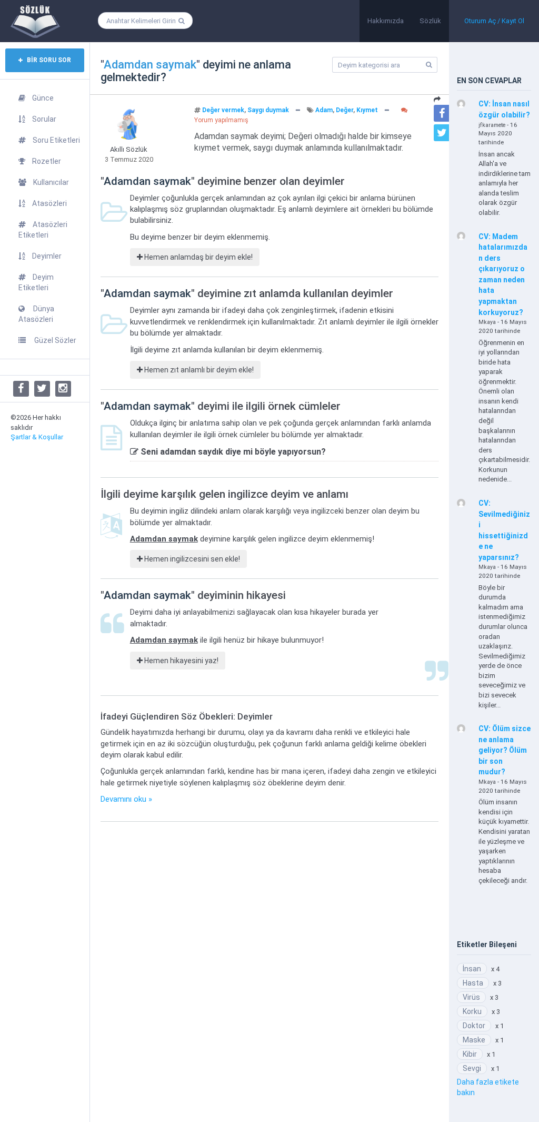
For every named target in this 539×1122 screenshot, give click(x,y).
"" (150, 64)
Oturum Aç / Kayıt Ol (494, 21)
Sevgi (472, 1068)
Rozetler (46, 161)
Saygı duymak (268, 110)
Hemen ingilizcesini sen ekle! (191, 559)
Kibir (470, 1054)
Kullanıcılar (51, 182)
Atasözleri (49, 203)
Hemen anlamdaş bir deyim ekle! (198, 257)
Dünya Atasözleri (36, 313)
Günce (43, 98)
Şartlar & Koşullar (37, 437)
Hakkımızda (385, 21)
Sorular (44, 119)
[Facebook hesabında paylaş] (442, 113)
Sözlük (430, 21)
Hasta (473, 983)
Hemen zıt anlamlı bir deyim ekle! (198, 370)
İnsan (472, 968)
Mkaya (487, 322)
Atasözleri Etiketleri (42, 229)
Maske (474, 1040)
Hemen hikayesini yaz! (180, 660)
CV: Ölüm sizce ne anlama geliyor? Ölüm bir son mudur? (504, 750)
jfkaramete (491, 125)
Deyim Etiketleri (36, 282)
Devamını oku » (126, 799)
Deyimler (47, 256)
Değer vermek (223, 110)
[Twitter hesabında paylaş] (442, 132)
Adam (324, 110)
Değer (344, 110)
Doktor (474, 1025)
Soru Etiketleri (56, 140)
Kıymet (367, 110)
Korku (472, 1011)
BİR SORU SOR (48, 60)
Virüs (471, 997)
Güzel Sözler (54, 340)
